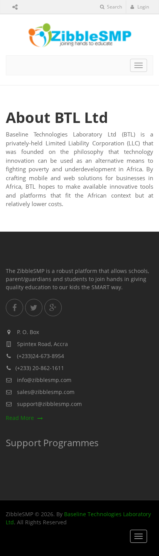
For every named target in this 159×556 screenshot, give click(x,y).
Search (114, 6)
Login (142, 6)
